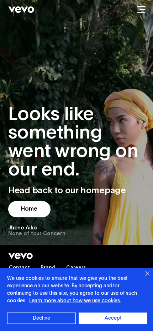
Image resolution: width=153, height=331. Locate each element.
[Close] (143, 277)
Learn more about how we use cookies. (75, 300)
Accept (113, 318)
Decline (41, 318)
